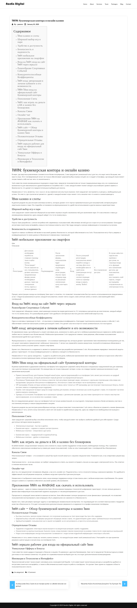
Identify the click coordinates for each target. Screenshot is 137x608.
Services (99, 4)
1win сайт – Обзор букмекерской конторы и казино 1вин (30, 130)
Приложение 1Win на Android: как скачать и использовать (30, 121)
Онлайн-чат (24, 114)
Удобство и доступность (30, 45)
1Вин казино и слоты (28, 35)
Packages (114, 4)
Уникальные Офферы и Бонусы (30, 154)
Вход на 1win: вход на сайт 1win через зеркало (31, 63)
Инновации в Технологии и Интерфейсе (31, 160)
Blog (121, 4)
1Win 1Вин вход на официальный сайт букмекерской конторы (29, 92)
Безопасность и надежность (25, 51)
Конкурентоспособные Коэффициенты (29, 76)
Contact (128, 4)
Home (85, 4)
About (92, 4)
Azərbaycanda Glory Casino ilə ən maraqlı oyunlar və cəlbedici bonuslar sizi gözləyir (41, 585)
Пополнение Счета (27, 98)
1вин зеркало (40, 192)
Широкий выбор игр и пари (29, 41)
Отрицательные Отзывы (30, 140)
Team (106, 4)
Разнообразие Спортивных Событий (31, 69)
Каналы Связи (25, 111)
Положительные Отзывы (30, 136)
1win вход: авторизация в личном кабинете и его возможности (30, 83)
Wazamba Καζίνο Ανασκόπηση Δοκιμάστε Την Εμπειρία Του (101, 584)
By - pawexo (18, 24)
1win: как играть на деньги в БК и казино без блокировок (31, 105)
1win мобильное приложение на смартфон (31, 57)
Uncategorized (19, 572)
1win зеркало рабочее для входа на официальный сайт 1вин (31, 146)
